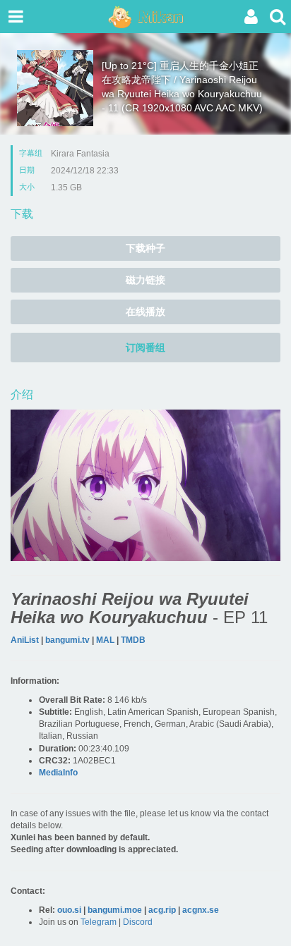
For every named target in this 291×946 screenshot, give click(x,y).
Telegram (99, 922)
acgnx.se (200, 910)
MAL (105, 640)
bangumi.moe (115, 910)
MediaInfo (58, 773)
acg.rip (162, 910)
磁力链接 (145, 279)
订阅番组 (145, 347)
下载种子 (145, 248)
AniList (25, 640)
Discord (138, 922)
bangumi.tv (67, 640)
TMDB (133, 640)
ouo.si (69, 910)
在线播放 (145, 311)
